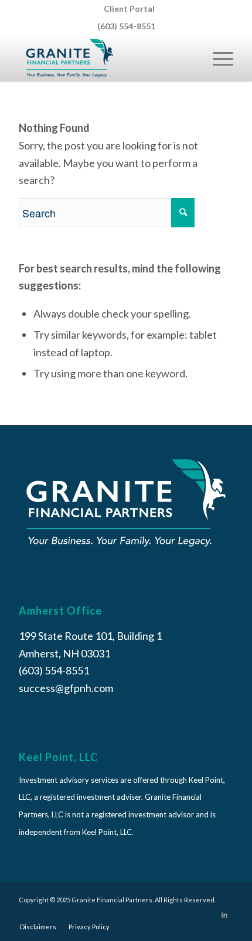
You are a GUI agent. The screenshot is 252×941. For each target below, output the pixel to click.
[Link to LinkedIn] (224, 914)
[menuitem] (129, 9)
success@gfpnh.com (66, 687)
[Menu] (217, 58)
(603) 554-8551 (126, 26)
